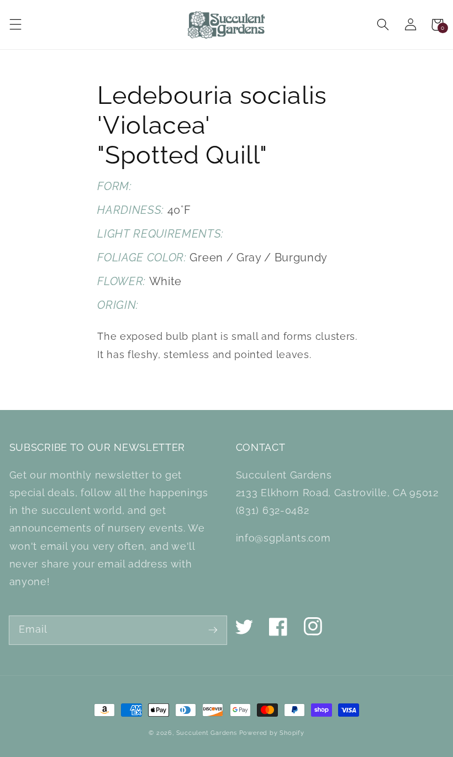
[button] (15, 24)
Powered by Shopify (271, 733)
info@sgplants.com (283, 538)
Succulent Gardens (206, 733)
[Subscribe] (213, 629)
